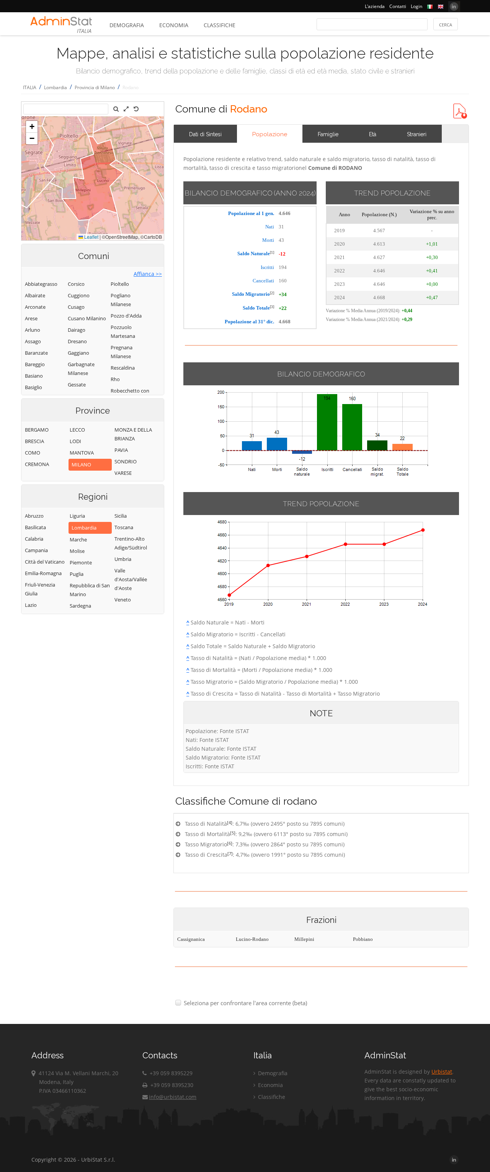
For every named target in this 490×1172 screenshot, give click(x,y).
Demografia (126, 25)
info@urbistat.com (172, 1096)
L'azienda (375, 6)
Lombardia (55, 87)
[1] (272, 252)
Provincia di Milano (95, 87)
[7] (230, 853)
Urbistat (441, 1071)
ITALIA (29, 87)
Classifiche (219, 25)
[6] (229, 843)
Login (416, 6)
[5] (232, 833)
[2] (272, 293)
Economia (173, 25)
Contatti (397, 6)
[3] (272, 307)
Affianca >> (148, 273)
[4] (229, 822)
